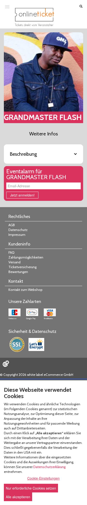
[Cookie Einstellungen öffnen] (6, 363)
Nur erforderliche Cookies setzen (31, 488)
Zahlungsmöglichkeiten (25, 257)
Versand (14, 262)
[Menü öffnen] (7, 6)
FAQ (11, 252)
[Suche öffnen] (81, 7)
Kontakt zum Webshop (25, 290)
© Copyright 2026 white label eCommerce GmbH (36, 374)
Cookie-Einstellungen (43, 478)
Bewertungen (18, 272)
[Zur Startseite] (35, 17)
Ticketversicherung (22, 267)
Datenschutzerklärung (49, 467)
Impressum (16, 234)
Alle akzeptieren (18, 496)
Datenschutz (18, 230)
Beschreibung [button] (23, 154)
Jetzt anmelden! (22, 195)
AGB (11, 225)
